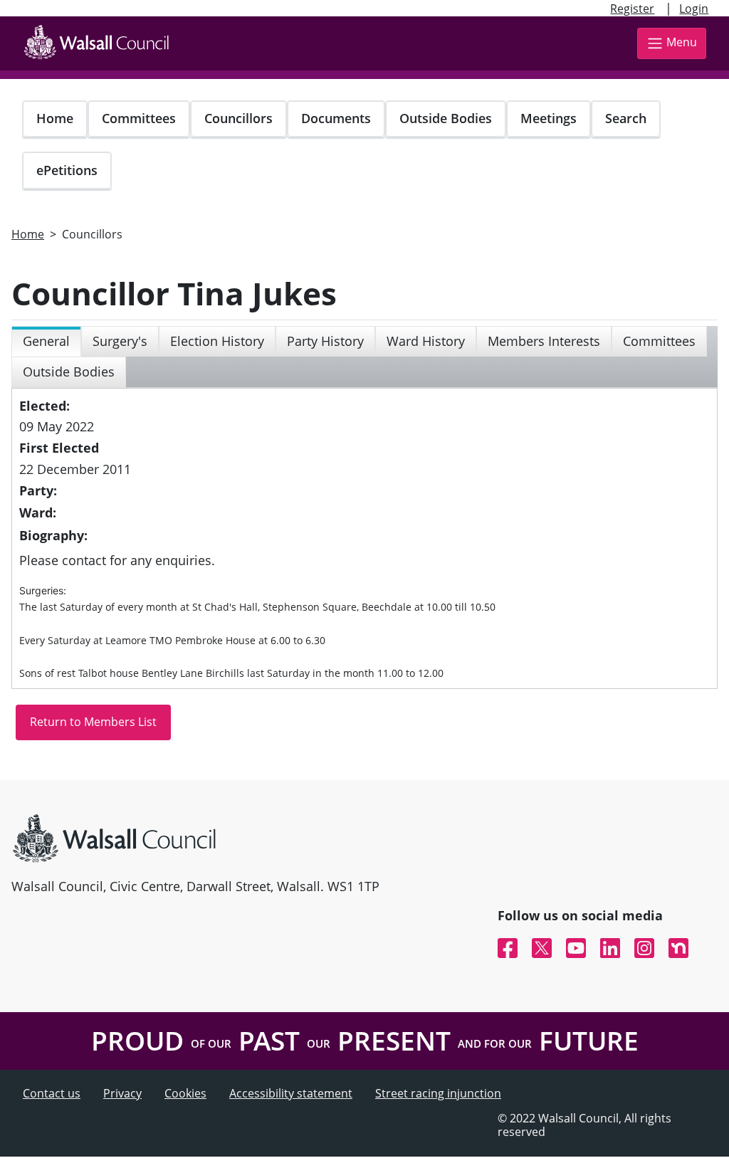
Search (625, 118)
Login (693, 8)
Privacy (122, 1093)
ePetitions (67, 170)
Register (632, 8)
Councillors (238, 118)
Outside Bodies (445, 118)
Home (54, 118)
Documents (336, 118)
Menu (681, 42)
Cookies (185, 1093)
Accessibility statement (290, 1093)
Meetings (548, 118)
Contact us (51, 1093)
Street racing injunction (438, 1093)
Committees (139, 118)
